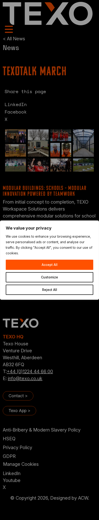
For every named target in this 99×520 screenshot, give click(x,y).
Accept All (50, 265)
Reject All (49, 290)
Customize (49, 277)
